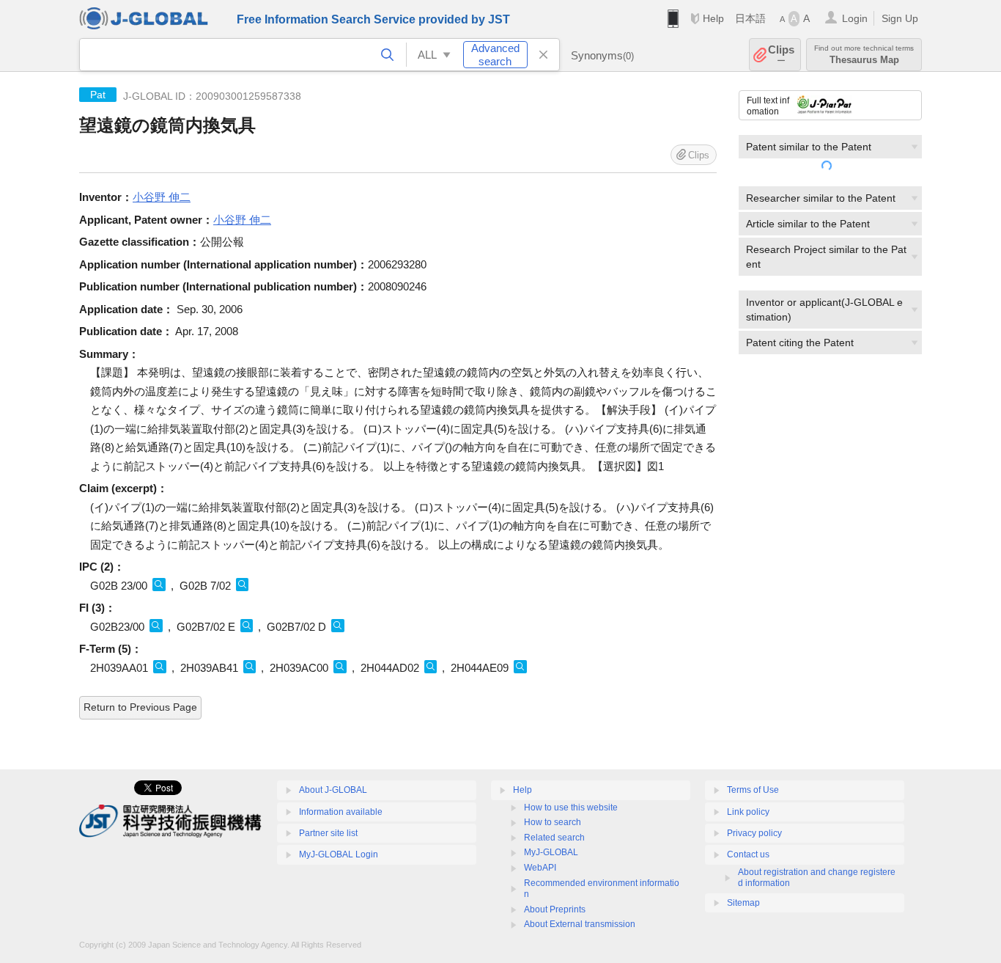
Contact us (748, 854)
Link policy (748, 812)
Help (713, 18)
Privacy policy (754, 833)
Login (855, 18)
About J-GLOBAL (333, 790)
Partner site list (328, 833)
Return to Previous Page (140, 707)
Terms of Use (753, 790)
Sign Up (900, 18)
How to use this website (571, 807)
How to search (552, 822)
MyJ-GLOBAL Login (338, 854)
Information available (341, 812)
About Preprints (555, 909)
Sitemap (743, 903)
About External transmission (579, 924)
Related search (554, 837)
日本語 (750, 18)
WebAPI (540, 868)
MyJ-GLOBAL (551, 852)
